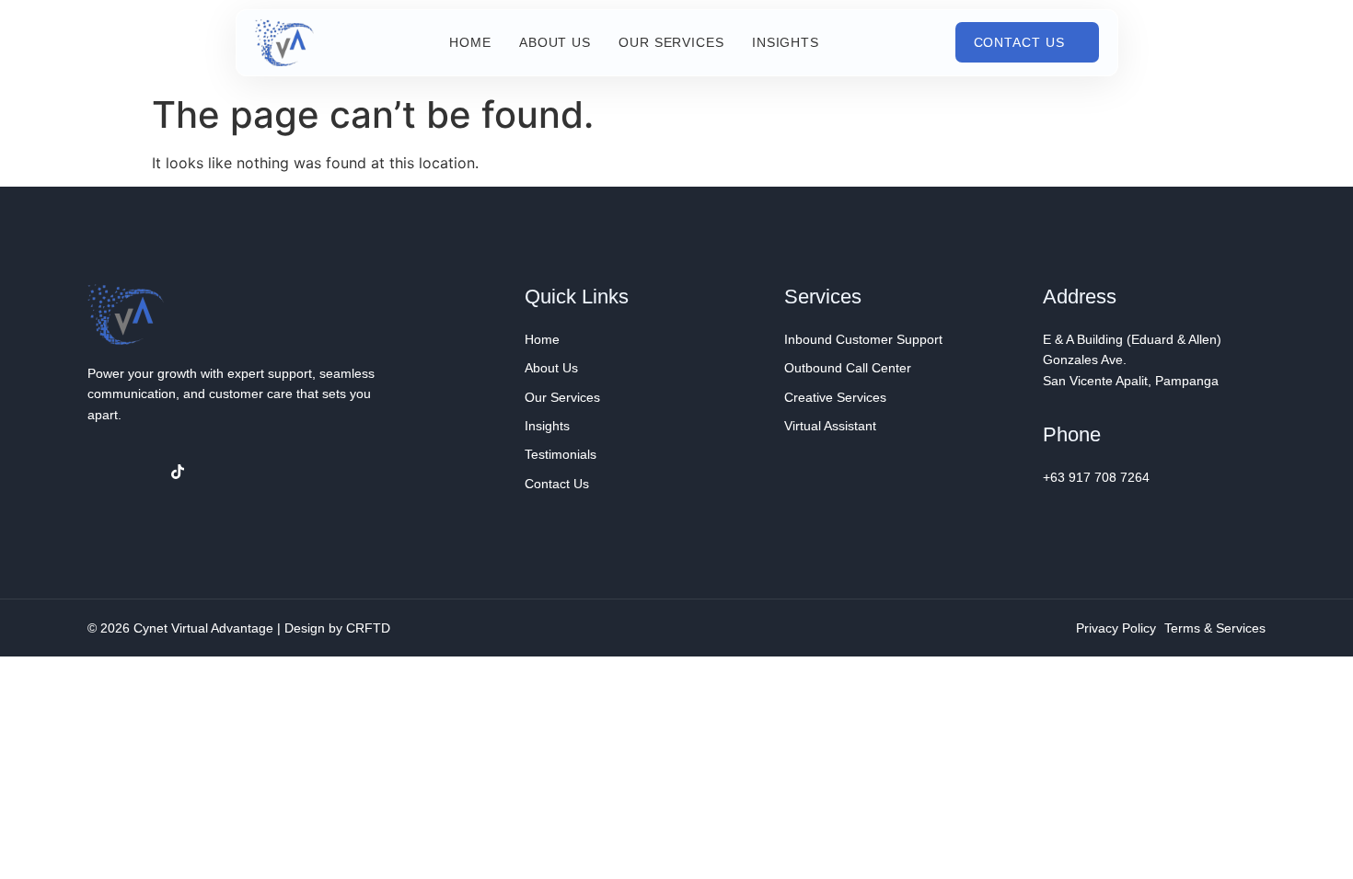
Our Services (671, 42)
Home (470, 42)
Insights (785, 42)
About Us (555, 42)
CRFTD (368, 628)
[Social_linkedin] (140, 471)
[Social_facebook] (102, 471)
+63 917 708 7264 (1096, 477)
